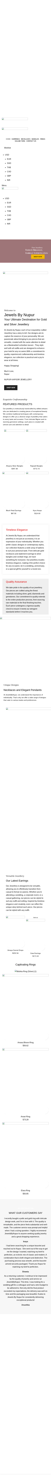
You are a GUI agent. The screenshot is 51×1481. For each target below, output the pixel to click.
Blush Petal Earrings (13, 510)
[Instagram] (6, 1383)
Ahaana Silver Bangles (14, 466)
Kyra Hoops (37, 510)
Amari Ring (25, 1117)
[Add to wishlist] (6, 461)
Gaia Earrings (35, 953)
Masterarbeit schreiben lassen (21, 345)
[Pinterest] (19, 1383)
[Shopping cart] (3, 152)
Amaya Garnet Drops (15, 950)
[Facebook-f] (12, 1383)
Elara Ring (25, 1191)
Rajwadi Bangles (36, 466)
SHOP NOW (38, 257)
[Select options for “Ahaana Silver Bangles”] (6, 457)
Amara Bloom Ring (26, 1043)
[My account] (3, 144)
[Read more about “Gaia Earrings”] (28, 945)
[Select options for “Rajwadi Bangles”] (28, 457)
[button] (4, 502)
